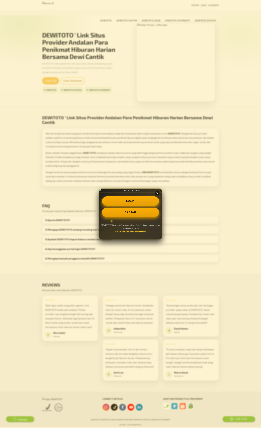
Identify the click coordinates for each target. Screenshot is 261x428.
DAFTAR (130, 212)
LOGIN (130, 201)
